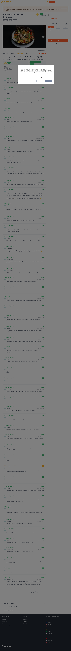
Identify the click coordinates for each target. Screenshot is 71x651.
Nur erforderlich (40, 80)
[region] (36, 74)
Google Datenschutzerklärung (46, 77)
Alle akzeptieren (48, 80)
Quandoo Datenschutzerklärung (36, 77)
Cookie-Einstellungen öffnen (24, 80)
